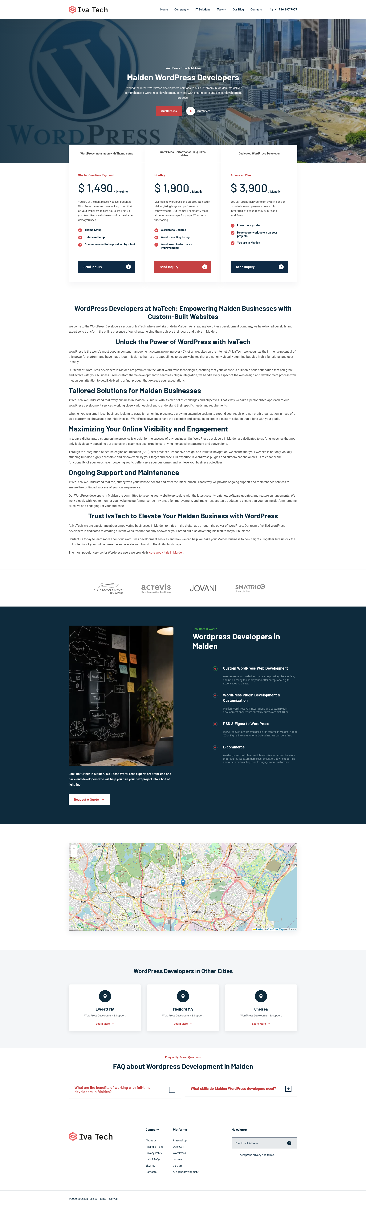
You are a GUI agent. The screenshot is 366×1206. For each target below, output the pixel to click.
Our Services (169, 111)
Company (180, 9)
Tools (220, 9)
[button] (183, 883)
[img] (183, 887)
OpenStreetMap (275, 929)
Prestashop (180, 1140)
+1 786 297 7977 (286, 9)
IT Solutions (202, 9)
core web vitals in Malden (166, 552)
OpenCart (178, 1146)
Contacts (256, 9)
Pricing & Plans (154, 1146)
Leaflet (259, 929)
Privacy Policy (154, 1153)
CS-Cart (177, 1165)
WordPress (179, 1153)
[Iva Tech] (88, 10)
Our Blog (238, 9)
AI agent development (186, 1171)
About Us (151, 1140)
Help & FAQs (153, 1159)
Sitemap (150, 1165)
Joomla (177, 1159)
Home (164, 9)
